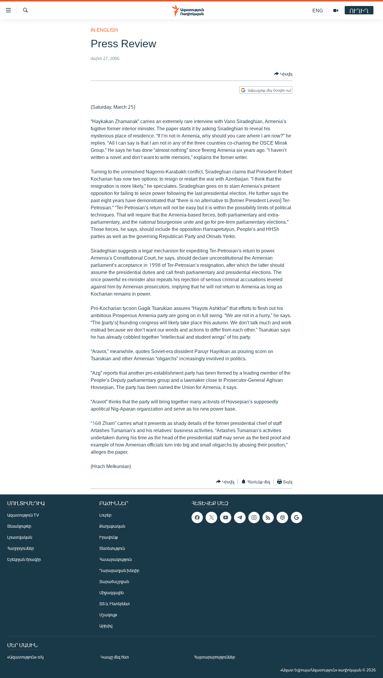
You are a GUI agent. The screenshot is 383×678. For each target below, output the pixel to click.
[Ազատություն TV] (336, 10)
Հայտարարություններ (214, 656)
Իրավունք (108, 537)
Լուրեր (105, 514)
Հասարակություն (115, 559)
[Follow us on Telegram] (239, 517)
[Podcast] (282, 517)
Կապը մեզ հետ (115, 656)
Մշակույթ (108, 614)
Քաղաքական (112, 526)
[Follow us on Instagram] (254, 517)
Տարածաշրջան (114, 581)
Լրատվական (19, 537)
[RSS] (268, 517)
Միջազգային (111, 592)
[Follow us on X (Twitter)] (211, 517)
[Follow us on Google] (296, 517)
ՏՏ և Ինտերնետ (114, 603)
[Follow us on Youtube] (225, 517)
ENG (317, 10)
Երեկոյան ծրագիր (24, 559)
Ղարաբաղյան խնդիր (119, 570)
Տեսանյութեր (19, 526)
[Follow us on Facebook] (197, 517)
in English (104, 30)
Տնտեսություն (112, 548)
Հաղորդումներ (20, 548)
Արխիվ (105, 625)
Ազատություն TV (23, 514)
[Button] (283, 73)
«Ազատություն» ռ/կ (25, 656)
